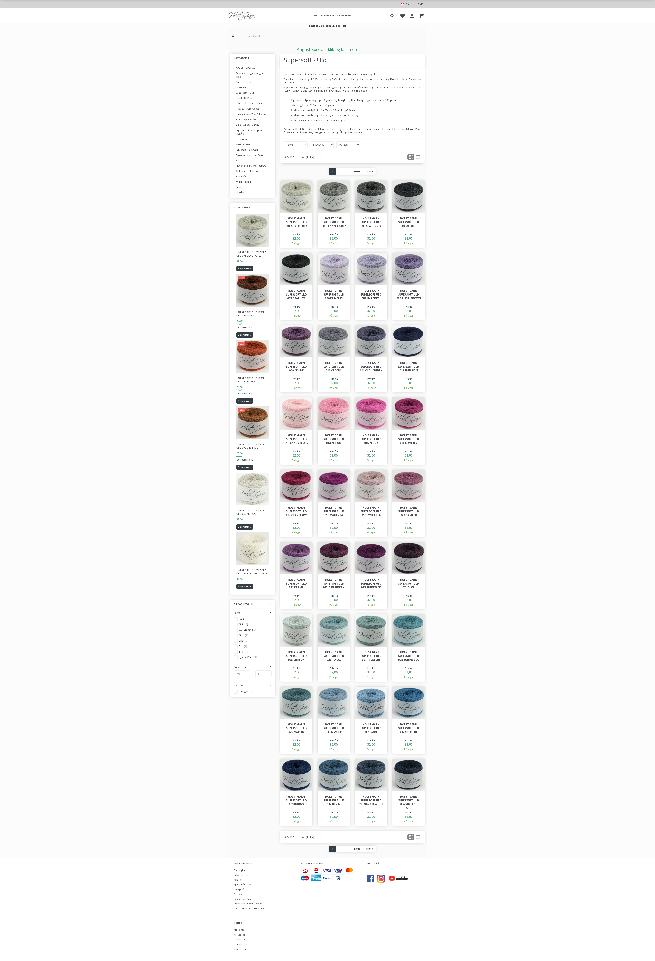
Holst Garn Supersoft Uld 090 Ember (251, 379)
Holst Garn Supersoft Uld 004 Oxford (408, 222)
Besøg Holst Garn (243, 898)
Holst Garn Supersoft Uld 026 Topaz (333, 656)
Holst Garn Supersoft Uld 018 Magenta (333, 511)
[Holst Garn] (241, 15)
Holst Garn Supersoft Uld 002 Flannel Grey (334, 222)
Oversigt (238, 894)
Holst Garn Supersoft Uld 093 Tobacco (251, 313)
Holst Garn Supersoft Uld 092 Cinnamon (251, 446)
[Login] (412, 15)
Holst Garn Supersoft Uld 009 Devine (296, 366)
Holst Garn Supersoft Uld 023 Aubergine (371, 583)
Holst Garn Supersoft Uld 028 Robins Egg (408, 656)
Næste (356, 171)
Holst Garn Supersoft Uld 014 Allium (333, 439)
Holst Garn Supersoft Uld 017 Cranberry (296, 511)
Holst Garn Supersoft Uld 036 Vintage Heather (408, 802)
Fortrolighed (240, 870)
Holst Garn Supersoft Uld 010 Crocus (333, 366)
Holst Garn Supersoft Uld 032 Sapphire (408, 728)
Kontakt (237, 879)
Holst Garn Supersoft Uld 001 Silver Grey (251, 254)
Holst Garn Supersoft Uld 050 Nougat (251, 512)
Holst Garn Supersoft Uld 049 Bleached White (251, 572)
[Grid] (410, 157)
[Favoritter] (402, 15)
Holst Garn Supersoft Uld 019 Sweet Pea (371, 511)
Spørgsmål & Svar (243, 884)
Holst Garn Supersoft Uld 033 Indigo (296, 800)
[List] (418, 157)
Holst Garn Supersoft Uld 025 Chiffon (296, 656)
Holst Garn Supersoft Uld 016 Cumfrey (408, 439)
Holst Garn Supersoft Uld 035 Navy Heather (371, 800)
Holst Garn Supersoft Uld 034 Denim (333, 800)
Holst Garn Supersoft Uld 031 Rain (371, 728)
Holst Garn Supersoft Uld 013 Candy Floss (296, 439)
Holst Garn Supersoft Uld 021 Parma (296, 583)
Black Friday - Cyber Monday (248, 903)
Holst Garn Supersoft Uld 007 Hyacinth (371, 294)
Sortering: (289, 156)
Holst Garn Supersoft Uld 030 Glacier (333, 728)
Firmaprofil (239, 889)
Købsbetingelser (242, 875)
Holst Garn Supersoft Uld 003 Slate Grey (371, 222)
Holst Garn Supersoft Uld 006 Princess (333, 294)
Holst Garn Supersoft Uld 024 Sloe (408, 583)
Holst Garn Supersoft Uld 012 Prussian (408, 366)
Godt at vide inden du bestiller (332, 15)
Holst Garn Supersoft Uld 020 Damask (408, 511)
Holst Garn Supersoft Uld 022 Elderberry (333, 583)
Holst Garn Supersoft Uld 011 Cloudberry (371, 366)
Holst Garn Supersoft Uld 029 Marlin (296, 728)
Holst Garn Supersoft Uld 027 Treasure (371, 656)
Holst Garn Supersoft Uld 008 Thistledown (408, 294)
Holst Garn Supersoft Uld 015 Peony (371, 439)
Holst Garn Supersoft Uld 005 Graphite (296, 294)
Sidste (369, 171)
